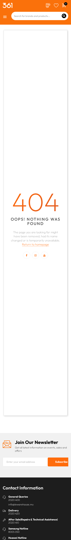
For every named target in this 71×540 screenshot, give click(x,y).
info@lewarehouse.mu (20, 504)
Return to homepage (35, 244)
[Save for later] (56, 5)
